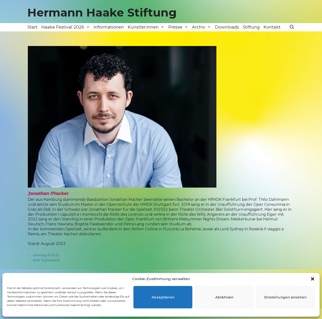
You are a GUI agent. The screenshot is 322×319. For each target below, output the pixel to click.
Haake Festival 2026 (62, 27)
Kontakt (272, 27)
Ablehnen (224, 297)
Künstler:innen (143, 27)
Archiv (198, 27)
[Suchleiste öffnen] (292, 27)
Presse (175, 27)
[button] (312, 279)
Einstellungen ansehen (285, 297)
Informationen (109, 27)
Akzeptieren (163, 297)
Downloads (227, 27)
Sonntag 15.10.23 (46, 255)
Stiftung (251, 27)
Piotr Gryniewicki (46, 260)
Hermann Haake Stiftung (102, 12)
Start (32, 27)
